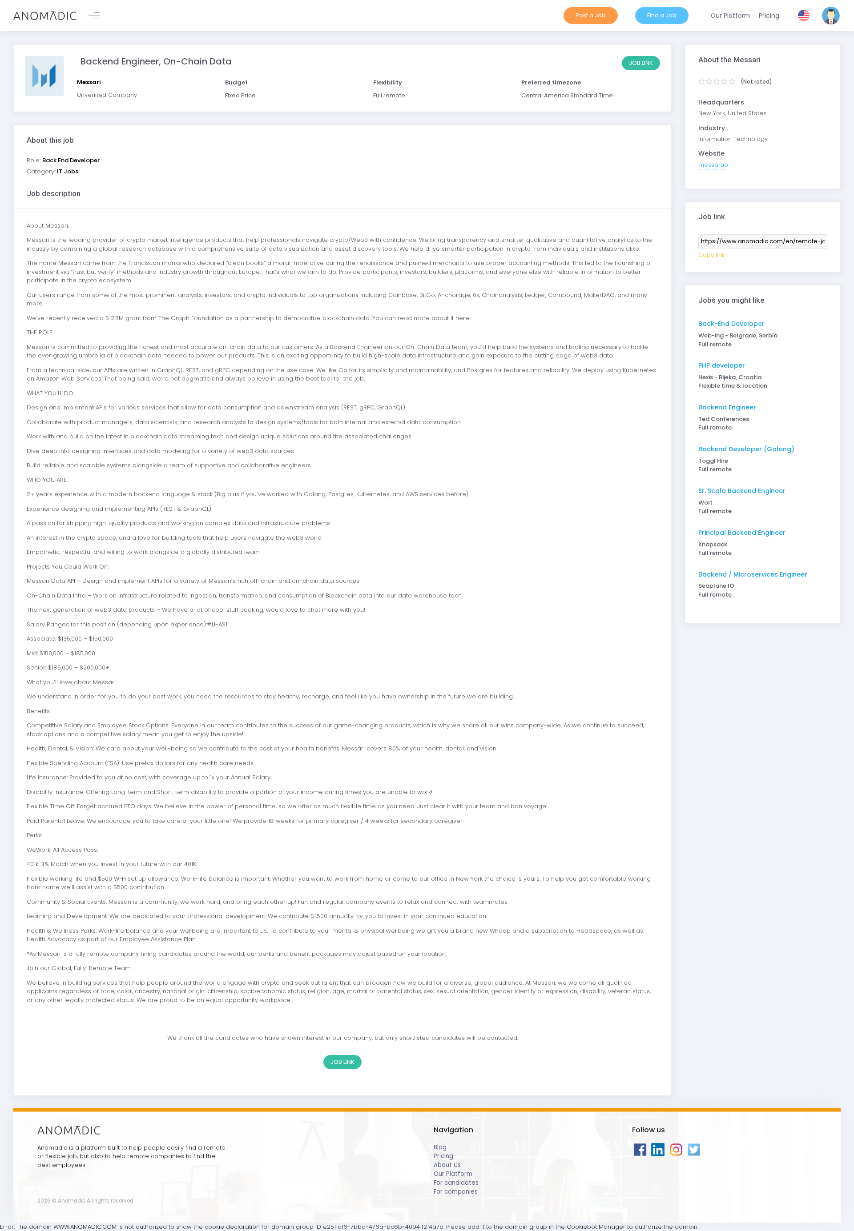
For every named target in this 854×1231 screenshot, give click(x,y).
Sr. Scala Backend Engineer (742, 490)
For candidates (456, 1183)
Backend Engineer (727, 407)
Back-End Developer (731, 323)
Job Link (641, 63)
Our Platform (453, 1174)
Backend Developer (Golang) (746, 449)
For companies (456, 1191)
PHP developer (721, 365)
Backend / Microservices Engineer (752, 574)
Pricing (443, 1156)
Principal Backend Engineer (742, 532)
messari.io (713, 164)
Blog (440, 1147)
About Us (447, 1165)
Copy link (711, 255)
